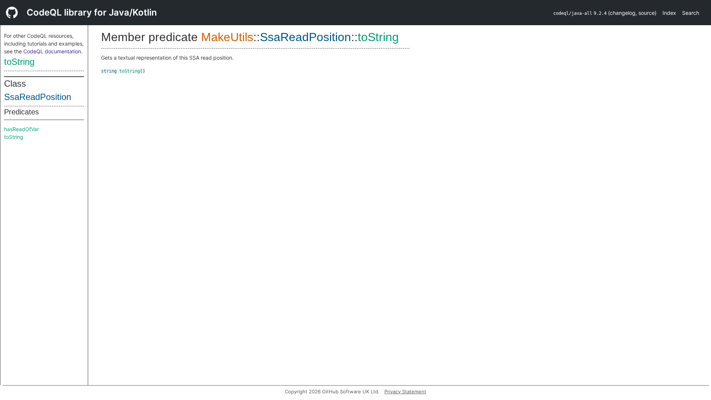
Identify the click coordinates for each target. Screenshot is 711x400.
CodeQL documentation (52, 51)
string (109, 71)
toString (19, 62)
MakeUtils (227, 37)
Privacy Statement (405, 391)
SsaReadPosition (37, 97)
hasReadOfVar (21, 129)
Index (669, 13)
